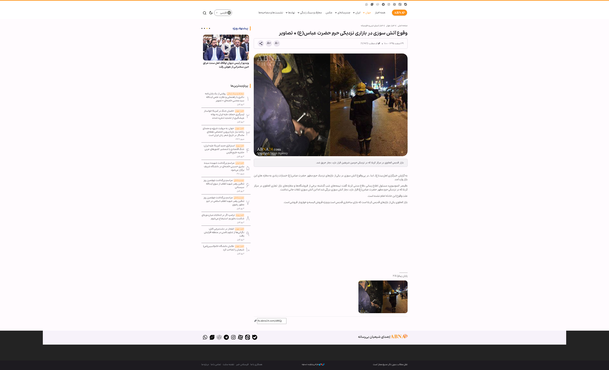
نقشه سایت (228, 364)
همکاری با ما (256, 364)
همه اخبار (380, 12)
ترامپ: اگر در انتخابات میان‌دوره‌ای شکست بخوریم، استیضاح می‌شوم (223, 216)
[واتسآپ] (205, 337)
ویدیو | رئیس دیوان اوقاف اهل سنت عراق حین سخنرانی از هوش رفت (226, 65)
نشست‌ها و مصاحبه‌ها (271, 12)
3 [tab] (204, 28)
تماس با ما (216, 364)
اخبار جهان (390, 25)
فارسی (223, 13)
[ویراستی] (212, 337)
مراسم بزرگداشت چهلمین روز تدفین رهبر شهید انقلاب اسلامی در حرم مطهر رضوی (223, 201)
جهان (368, 12)
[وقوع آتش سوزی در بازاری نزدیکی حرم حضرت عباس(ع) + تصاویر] (331, 104)
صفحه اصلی (403, 25)
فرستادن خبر (242, 364)
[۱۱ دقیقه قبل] (226, 47)
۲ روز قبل (240, 104)
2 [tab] (206, 28)
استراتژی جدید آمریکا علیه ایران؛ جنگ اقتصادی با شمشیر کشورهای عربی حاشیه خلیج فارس (224, 149)
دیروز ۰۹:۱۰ (240, 174)
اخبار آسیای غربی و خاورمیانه (372, 25)
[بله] (254, 337)
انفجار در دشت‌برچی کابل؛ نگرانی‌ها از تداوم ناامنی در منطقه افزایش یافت (224, 232)
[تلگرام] (226, 337)
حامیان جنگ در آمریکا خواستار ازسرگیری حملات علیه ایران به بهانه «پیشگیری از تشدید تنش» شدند (224, 114)
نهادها (291, 12)
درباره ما (205, 364)
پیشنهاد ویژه (240, 28)
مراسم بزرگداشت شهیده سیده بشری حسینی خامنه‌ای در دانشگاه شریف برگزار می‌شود (224, 166)
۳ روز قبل (240, 156)
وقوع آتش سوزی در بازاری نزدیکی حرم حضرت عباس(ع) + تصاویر (343, 33)
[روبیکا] (219, 337)
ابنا (399, 12)
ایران (357, 12)
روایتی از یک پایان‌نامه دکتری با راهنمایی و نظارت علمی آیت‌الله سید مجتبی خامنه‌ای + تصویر (224, 97)
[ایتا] (247, 337)
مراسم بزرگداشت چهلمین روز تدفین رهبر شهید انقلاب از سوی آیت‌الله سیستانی (223, 184)
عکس (329, 12)
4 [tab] (201, 28)
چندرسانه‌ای (343, 12)
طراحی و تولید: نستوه (310, 364)
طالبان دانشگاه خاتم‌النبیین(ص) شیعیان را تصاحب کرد (223, 248)
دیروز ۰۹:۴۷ (239, 139)
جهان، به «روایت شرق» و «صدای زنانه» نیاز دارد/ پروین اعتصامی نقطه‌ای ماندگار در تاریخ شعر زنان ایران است (223, 132)
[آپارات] (240, 337)
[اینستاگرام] (233, 337)
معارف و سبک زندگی (311, 12)
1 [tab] (209, 28)
